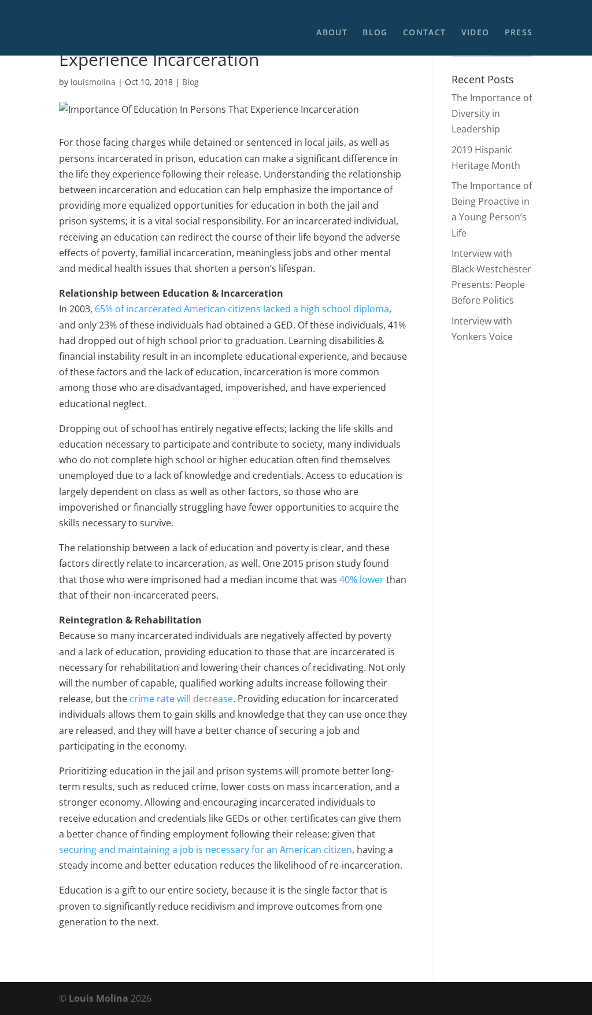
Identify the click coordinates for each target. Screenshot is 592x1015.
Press (519, 33)
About (331, 33)
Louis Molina (98, 998)
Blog (375, 33)
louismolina (93, 81)
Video (475, 33)
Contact (424, 33)
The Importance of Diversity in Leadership (492, 113)
